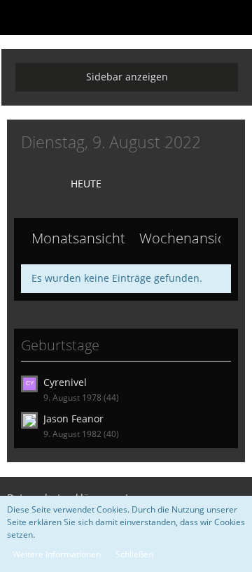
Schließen (134, 554)
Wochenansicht (188, 238)
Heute (86, 183)
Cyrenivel (65, 382)
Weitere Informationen (57, 554)
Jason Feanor (73, 418)
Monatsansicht (78, 238)
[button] (18, 17)
